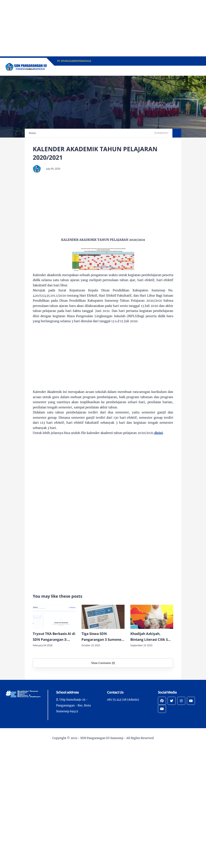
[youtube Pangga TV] (191, 701)
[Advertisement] (103, 28)
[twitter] (172, 701)
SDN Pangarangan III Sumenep (101, 738)
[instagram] (181, 701)
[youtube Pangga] (162, 709)
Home (32, 133)
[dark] (191, 71)
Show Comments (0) (103, 663)
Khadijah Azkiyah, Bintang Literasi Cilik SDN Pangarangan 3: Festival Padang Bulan (151, 637)
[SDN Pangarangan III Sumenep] (26, 66)
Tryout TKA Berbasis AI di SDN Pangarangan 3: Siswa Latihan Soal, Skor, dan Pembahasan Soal (54, 637)
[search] (184, 71)
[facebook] (162, 701)
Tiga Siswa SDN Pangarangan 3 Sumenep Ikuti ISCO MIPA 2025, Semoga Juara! (102, 637)
